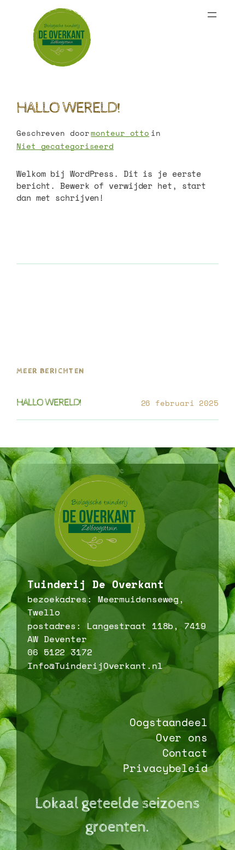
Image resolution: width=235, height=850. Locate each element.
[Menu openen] (212, 14)
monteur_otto (120, 133)
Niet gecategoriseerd (65, 146)
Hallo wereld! (49, 403)
